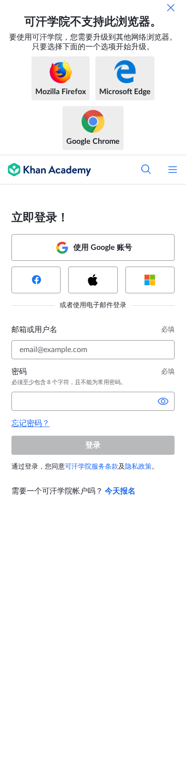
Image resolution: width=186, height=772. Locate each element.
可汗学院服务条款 (91, 466)
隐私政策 (138, 466)
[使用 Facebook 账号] (36, 280)
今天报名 (120, 491)
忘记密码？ (30, 423)
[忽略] (170, 7)
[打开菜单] (172, 169)
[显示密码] (163, 401)
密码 (19, 371)
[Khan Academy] (45, 169)
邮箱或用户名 (34, 329)
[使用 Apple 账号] (92, 280)
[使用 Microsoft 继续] (150, 280)
